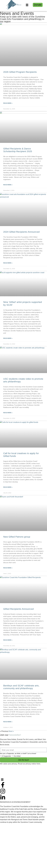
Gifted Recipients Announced (18, 609)
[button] (27, 5)
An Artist (17, 756)
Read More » (7, 103)
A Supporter (6, 756)
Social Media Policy (20, 836)
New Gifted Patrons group (16, 536)
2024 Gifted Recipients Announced (21, 232)
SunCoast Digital (21, 845)
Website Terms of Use (37, 836)
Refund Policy (22, 840)
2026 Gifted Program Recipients (20, 72)
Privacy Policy (5, 836)
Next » (11, 731)
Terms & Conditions (7, 840)
